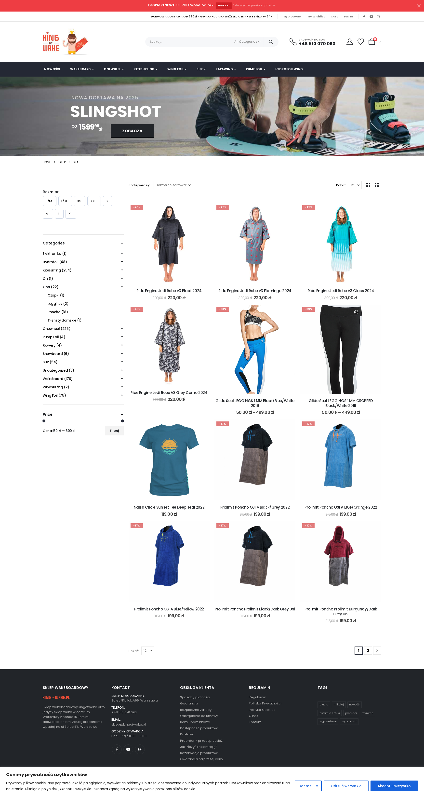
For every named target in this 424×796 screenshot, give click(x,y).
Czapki (53, 295)
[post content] (169, 243)
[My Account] (349, 42)
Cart (334, 16)
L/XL (64, 201)
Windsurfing (53, 387)
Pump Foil (254, 69)
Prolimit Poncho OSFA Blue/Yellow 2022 (169, 609)
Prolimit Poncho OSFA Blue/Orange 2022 (341, 507)
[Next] (377, 651)
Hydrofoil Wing (289, 69)
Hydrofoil (50, 261)
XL (70, 213)
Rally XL (224, 5)
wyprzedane (327, 721)
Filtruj (114, 431)
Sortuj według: (140, 185)
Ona (46, 286)
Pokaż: (341, 185)
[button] (368, 185)
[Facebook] (364, 16)
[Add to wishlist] (202, 210)
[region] (212, 781)
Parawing (224, 69)
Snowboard (53, 353)
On (45, 278)
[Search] (270, 42)
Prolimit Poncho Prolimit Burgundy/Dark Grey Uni (341, 612)
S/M (49, 201)
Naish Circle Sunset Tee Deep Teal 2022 (169, 507)
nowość (354, 704)
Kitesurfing (144, 69)
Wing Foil (175, 69)
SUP (200, 69)
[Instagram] (378, 16)
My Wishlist (316, 16)
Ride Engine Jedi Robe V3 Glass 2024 (341, 290)
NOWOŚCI (52, 69)
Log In (348, 16)
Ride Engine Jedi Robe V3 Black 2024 (169, 290)
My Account (292, 16)
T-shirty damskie (62, 320)
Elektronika (52, 253)
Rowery (49, 345)
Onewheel (112, 69)
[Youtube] (371, 16)
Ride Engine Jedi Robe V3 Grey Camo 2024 (169, 392)
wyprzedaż (349, 721)
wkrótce (367, 713)
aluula (323, 704)
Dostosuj (306, 785)
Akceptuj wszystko (394, 785)
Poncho (54, 312)
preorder (351, 713)
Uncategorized (55, 370)
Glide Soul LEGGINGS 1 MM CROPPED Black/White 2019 (341, 403)
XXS (93, 201)
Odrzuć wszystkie (346, 785)
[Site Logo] (67, 41)
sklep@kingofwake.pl (128, 724)
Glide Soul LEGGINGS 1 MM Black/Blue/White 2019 (254, 403)
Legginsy (55, 303)
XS (79, 201)
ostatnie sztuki (329, 713)
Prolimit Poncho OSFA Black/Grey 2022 (255, 507)
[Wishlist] (361, 42)
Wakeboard (80, 69)
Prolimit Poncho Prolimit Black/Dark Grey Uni (255, 609)
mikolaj (339, 704)
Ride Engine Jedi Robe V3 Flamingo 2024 (255, 290)
